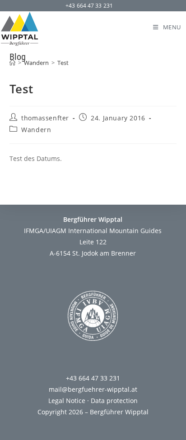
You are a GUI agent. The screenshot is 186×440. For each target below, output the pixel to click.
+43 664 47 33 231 (89, 5)
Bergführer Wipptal (119, 412)
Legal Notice (66, 400)
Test (63, 63)
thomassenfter (45, 118)
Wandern (36, 129)
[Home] (12, 63)
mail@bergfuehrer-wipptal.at (93, 389)
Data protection (114, 400)
